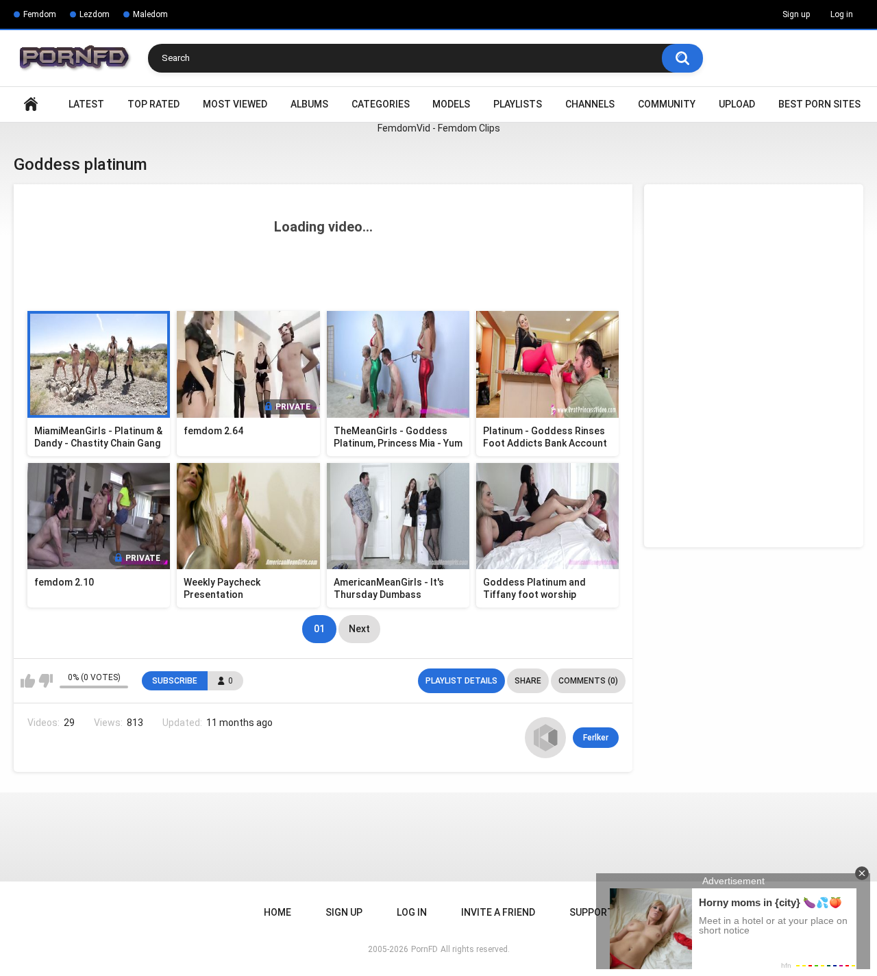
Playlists (517, 104)
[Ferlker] (545, 737)
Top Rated (153, 104)
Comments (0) (588, 681)
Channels (590, 104)
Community (666, 104)
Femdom (39, 14)
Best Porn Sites (819, 104)
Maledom (150, 14)
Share (528, 681)
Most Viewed (235, 104)
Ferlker (595, 737)
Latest (86, 104)
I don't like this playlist (45, 681)
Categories (380, 104)
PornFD (424, 949)
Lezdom (94, 14)
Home (31, 104)
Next (359, 628)
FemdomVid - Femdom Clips (439, 128)
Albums (309, 104)
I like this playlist (28, 681)
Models (451, 104)
